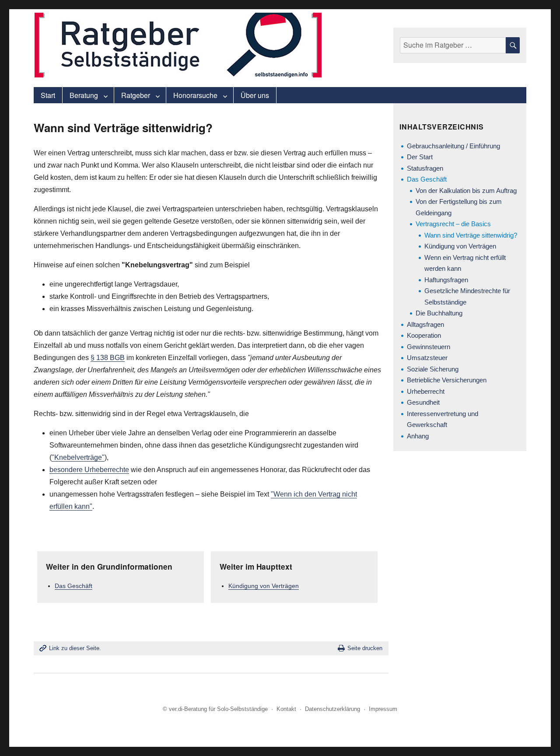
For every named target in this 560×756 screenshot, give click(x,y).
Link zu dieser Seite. (75, 648)
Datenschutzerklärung (332, 709)
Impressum (383, 709)
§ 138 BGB (108, 357)
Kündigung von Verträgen (263, 585)
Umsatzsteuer (427, 357)
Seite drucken (364, 648)
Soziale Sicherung (432, 369)
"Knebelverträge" (78, 457)
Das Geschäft (73, 585)
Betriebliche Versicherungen (446, 380)
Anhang (418, 436)
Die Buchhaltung (439, 313)
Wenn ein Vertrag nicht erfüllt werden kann (465, 263)
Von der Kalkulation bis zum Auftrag (466, 190)
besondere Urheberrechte (89, 469)
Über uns (255, 95)
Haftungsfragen (446, 280)
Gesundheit (423, 402)
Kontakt (286, 709)
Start (48, 95)
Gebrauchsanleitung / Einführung (453, 146)
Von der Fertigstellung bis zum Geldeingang (459, 207)
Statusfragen (425, 168)
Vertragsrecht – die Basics (453, 224)
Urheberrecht (425, 391)
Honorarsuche (195, 95)
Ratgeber (135, 95)
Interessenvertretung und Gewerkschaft (442, 419)
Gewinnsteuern (428, 346)
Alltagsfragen (425, 324)
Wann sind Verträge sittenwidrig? (470, 235)
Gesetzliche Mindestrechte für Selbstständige (467, 296)
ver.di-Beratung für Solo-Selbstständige (218, 709)
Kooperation (424, 335)
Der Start (420, 157)
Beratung (84, 95)
